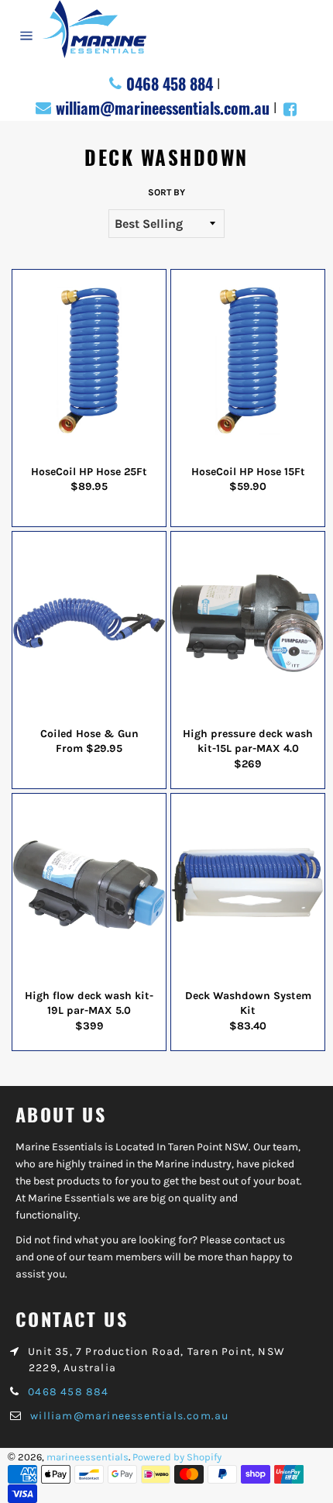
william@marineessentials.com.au (162, 107)
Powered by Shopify (176, 1457)
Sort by (166, 192)
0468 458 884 (169, 83)
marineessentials (87, 1457)
